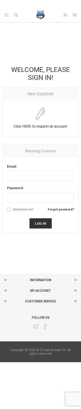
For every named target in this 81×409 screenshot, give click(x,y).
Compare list (74, 14)
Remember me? (23, 209)
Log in (40, 223)
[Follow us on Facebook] (45, 326)
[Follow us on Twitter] (36, 326)
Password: (15, 188)
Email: (12, 166)
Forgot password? (61, 209)
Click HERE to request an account (40, 126)
